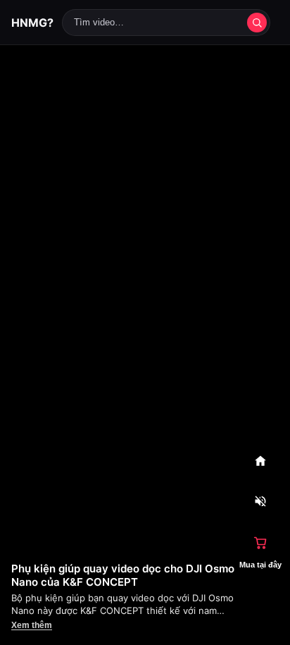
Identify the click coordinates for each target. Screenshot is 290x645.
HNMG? (32, 23)
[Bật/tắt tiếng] (260, 502)
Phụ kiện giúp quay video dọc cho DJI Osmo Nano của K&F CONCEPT (122, 575)
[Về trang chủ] (260, 461)
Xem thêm (31, 625)
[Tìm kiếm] (257, 22)
